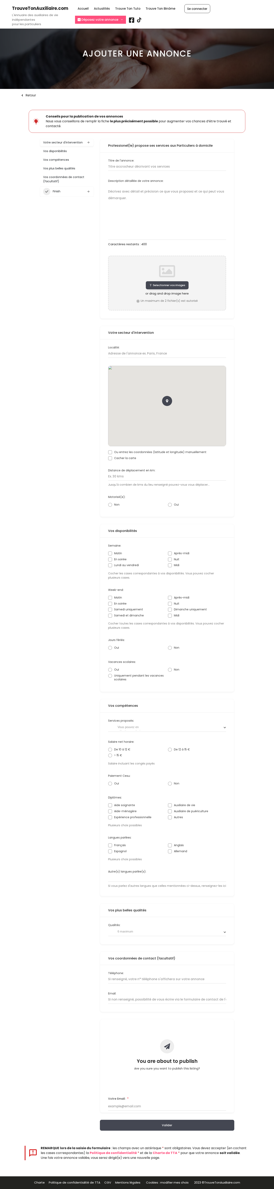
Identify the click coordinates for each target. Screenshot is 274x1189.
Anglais (179, 845)
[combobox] (167, 727)
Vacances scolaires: (122, 662)
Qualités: (114, 925)
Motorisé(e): (116, 497)
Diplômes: (115, 797)
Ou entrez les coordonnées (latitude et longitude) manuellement (160, 452)
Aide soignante (124, 805)
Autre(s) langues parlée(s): (127, 872)
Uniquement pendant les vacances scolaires (139, 678)
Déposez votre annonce (99, 20)
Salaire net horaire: (121, 742)
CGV (107, 1182)
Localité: (114, 347)
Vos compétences (56, 160)
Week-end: (116, 590)
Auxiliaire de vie (184, 805)
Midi (176, 565)
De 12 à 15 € (182, 749)
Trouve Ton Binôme (160, 8)
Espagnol (120, 851)
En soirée (120, 559)
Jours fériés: (116, 640)
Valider (167, 1125)
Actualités (102, 8)
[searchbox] (136, 728)
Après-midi (181, 553)
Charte (39, 1182)
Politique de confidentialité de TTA (74, 1182)
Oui (176, 505)
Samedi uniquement (128, 609)
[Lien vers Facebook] (131, 21)
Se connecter (197, 9)
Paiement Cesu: (119, 776)
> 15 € (118, 755)
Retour (30, 95)
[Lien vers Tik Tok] (139, 21)
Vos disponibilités (55, 151)
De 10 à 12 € (122, 749)
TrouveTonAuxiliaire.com (40, 8)
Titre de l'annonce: (121, 161)
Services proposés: (121, 721)
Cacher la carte (125, 458)
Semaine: (114, 546)
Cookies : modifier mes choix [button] (168, 1182)
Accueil (83, 8)
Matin (118, 553)
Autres (178, 817)
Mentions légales (128, 1182)
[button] (167, 401)
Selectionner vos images (169, 285)
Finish (56, 191)
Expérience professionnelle (132, 817)
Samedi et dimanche (129, 615)
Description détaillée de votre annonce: (135, 181)
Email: (112, 993)
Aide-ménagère (125, 811)
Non (117, 505)
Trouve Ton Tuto (127, 8)
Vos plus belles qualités (59, 168)
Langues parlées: (119, 838)
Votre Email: (118, 1099)
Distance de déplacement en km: (131, 470)
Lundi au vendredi (126, 565)
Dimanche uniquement (190, 609)
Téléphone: (116, 973)
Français (120, 845)
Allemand (180, 851)
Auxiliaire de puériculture (191, 811)
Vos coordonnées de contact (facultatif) (63, 179)
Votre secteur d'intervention (63, 142)
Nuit (176, 559)
